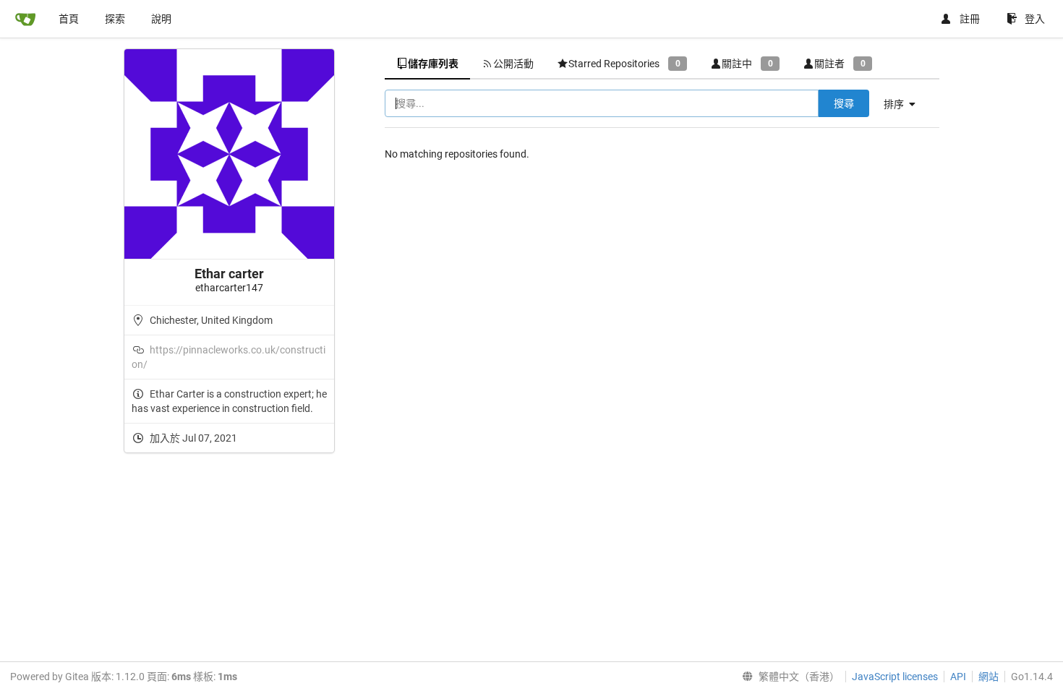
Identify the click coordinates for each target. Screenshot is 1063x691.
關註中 (747, 63)
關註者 (839, 63)
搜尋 (844, 103)
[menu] (905, 104)
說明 (161, 19)
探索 (115, 19)
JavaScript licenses (895, 676)
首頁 (69, 19)
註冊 (970, 19)
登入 (1035, 19)
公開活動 (513, 63)
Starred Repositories (624, 63)
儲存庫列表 (433, 63)
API (958, 676)
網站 (988, 676)
